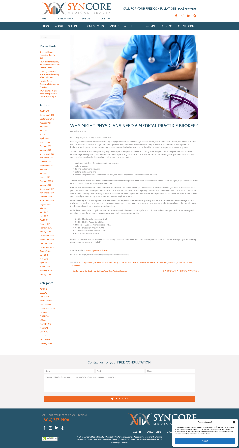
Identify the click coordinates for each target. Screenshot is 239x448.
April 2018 (44, 263)
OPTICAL (44, 332)
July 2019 (44, 208)
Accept (205, 441)
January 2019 (45, 231)
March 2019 (45, 224)
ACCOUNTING (46, 304)
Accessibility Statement (144, 437)
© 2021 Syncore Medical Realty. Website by (96, 437)
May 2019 (44, 216)
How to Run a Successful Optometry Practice (49, 84)
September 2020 (47, 165)
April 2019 (44, 220)
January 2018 (45, 274)
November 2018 (47, 239)
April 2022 (44, 111)
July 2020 (44, 169)
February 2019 (46, 228)
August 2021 (45, 123)
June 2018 (44, 255)
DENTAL (43, 312)
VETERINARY (45, 339)
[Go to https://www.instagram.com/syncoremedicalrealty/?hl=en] (182, 16)
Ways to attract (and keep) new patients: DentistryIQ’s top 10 (48, 94)
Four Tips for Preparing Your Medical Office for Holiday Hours (50, 65)
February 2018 (46, 270)
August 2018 (45, 251)
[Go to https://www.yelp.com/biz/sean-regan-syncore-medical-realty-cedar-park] (195, 16)
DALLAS (43, 293)
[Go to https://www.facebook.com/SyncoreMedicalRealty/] (176, 16)
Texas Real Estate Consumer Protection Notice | (98, 440)
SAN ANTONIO (46, 300)
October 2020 (46, 162)
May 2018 (44, 259)
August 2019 (45, 204)
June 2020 (44, 173)
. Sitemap (158, 437)
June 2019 (44, 212)
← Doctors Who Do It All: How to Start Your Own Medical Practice (98, 271)
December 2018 (47, 235)
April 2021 (44, 138)
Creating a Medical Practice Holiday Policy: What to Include (50, 74)
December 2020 (47, 154)
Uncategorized (46, 343)
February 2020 (46, 181)
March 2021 (45, 142)
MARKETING (45, 324)
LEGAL (43, 320)
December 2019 (47, 189)
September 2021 (47, 119)
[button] (234, 422)
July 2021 (44, 127)
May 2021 (44, 134)
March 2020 (45, 177)
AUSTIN (43, 289)
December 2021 (47, 115)
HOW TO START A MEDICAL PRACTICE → (180, 271)
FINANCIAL (45, 316)
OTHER (43, 335)
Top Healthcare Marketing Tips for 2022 (47, 55)
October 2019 (46, 196)
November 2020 (47, 158)
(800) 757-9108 (187, 8)
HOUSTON (44, 297)
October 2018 (46, 243)
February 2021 (46, 146)
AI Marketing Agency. (124, 437)
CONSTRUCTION (47, 308)
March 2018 (45, 267)
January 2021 (45, 150)
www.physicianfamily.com (97, 250)
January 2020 (46, 185)
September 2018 (47, 247)
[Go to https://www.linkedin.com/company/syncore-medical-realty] (188, 16)
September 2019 (47, 200)
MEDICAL (44, 328)
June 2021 (44, 130)
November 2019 (47, 193)
